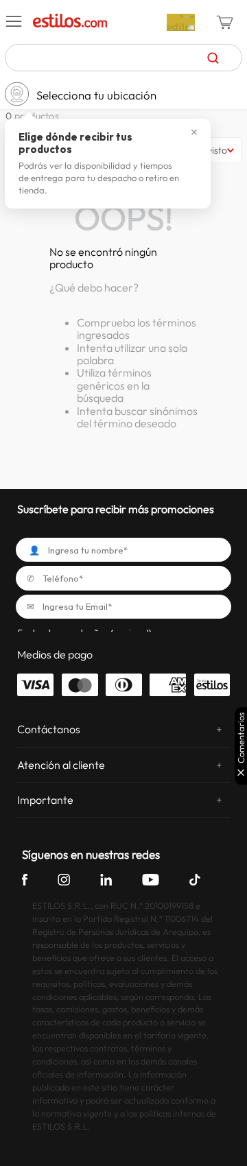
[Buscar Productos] (213, 57)
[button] (14, 22)
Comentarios (241, 737)
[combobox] (123, 57)
